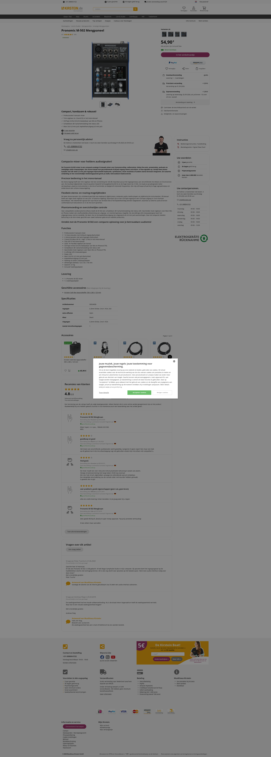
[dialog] (135, 378)
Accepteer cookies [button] (139, 392)
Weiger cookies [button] (162, 392)
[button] (104, 393)
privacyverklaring (116, 387)
